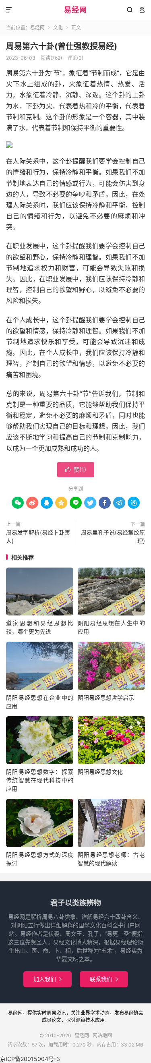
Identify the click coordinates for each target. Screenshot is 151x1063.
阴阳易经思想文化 (100, 771)
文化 (58, 28)
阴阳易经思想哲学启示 (106, 697)
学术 (95, 1013)
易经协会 (133, 1013)
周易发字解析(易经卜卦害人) (38, 536)
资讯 (61, 1013)
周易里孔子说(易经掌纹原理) (113, 536)
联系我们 (104, 979)
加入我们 (47, 979)
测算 (80, 1020)
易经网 (75, 10)
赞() (75, 469)
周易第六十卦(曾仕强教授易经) (61, 46)
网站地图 (102, 1035)
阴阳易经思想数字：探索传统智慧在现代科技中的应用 (39, 780)
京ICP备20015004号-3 (30, 1058)
